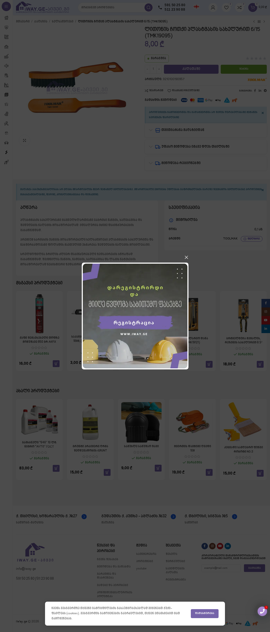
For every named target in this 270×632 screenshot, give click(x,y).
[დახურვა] (186, 257)
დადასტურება (204, 613)
